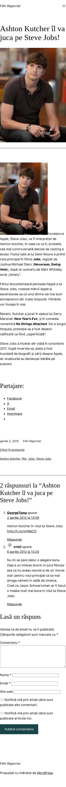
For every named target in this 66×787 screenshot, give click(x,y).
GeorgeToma (17, 513)
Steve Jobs (43, 458)
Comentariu (10, 643)
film (24, 458)
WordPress (45, 773)
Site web (6, 691)
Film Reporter (10, 6)
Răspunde (14, 539)
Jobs (31, 458)
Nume (5, 675)
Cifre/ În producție (12, 450)
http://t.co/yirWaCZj (21, 531)
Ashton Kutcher (10, 458)
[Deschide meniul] (64, 6)
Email (5, 683)
